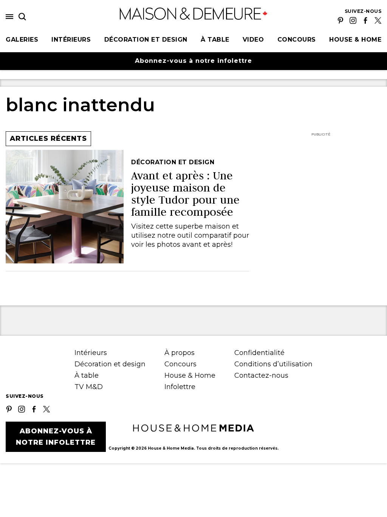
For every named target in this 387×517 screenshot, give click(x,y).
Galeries (22, 39)
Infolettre (179, 387)
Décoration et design (145, 39)
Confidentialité (259, 353)
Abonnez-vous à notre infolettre (193, 60)
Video (253, 39)
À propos (179, 353)
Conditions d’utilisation (273, 364)
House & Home (355, 39)
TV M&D (88, 387)
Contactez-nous (261, 375)
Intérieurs (71, 39)
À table (215, 39)
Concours (296, 39)
